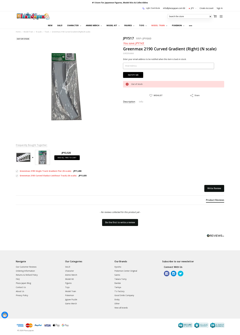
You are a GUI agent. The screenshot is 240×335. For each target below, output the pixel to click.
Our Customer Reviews (26, 266)
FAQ (18, 279)
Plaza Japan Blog (23, 283)
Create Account (206, 8)
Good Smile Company (124, 295)
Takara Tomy (120, 279)
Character (73, 25)
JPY (192, 8)
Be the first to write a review (120, 222)
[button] (210, 16)
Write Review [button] (214, 188)
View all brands (121, 307)
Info (141, 101)
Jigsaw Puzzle (71, 299)
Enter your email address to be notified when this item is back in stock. (154, 59)
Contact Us (21, 287)
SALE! (59, 25)
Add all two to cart (67, 157)
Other (117, 303)
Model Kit (112, 25)
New (50, 25)
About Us (20, 291)
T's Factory (119, 291)
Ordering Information (25, 271)
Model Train (158, 25)
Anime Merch (93, 25)
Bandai (117, 283)
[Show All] (190, 25)
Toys (142, 25)
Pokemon (177, 25)
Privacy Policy (22, 295)
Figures (128, 25)
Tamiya (117, 287)
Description (129, 101)
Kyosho (117, 266)
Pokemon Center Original (125, 271)
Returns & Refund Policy (27, 275)
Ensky (117, 299)
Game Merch (71, 303)
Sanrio (117, 275)
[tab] (215, 200)
